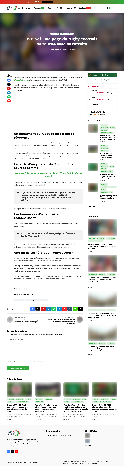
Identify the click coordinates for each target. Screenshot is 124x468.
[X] (12, 451)
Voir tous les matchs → (102, 81)
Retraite (27, 300)
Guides (48, 435)
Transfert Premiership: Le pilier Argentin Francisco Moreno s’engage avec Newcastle (108, 155)
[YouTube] (16, 451)
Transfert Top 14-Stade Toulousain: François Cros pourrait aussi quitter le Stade (108, 137)
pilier (22, 300)
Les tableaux (75, 461)
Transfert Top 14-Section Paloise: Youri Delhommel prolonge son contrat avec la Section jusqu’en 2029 (108, 176)
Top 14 (83, 461)
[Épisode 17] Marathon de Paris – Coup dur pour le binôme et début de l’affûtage (102, 315)
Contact (55, 435)
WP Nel (45, 300)
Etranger (105, 461)
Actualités (66, 461)
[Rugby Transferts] (12, 8)
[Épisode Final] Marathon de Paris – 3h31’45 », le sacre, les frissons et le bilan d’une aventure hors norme (102, 281)
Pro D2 (90, 461)
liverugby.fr (88, 445)
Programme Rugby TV (93, 463)
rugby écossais (36, 300)
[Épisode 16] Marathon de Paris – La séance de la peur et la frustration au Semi (101, 349)
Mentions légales (65, 435)
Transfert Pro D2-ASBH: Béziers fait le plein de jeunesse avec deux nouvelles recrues (108, 197)
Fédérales (75, 463)
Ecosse (17, 300)
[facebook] (8, 451)
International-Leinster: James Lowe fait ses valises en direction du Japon (102, 246)
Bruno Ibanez (55, 49)
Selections (66, 463)
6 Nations (97, 461)
